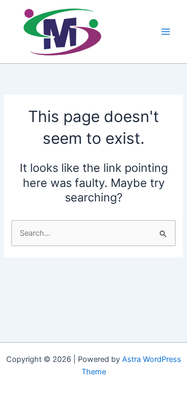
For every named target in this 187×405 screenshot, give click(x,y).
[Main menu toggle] (166, 32)
